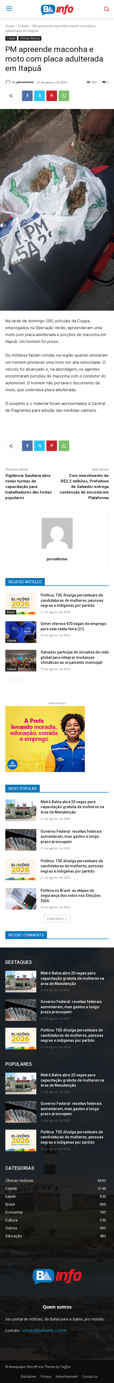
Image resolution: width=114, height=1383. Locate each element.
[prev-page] (8, 680)
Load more (55, 918)
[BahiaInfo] (57, 10)
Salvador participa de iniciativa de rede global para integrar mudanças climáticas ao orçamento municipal (75, 657)
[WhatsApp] (64, 96)
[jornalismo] (8, 82)
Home (10, 26)
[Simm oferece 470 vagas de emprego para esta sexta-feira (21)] (20, 632)
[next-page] (17, 680)
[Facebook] (27, 96)
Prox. (12, 738)
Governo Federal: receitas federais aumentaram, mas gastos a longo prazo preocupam (71, 836)
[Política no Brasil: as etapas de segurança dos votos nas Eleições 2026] (20, 899)
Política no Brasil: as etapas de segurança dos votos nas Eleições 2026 (71, 895)
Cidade (23, 26)
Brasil (11, 612)
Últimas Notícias (30, 38)
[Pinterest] (51, 96)
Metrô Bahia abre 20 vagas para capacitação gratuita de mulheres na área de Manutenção (72, 807)
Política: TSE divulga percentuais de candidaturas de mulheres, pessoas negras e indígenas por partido (72, 600)
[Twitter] (39, 96)
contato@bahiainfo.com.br (44, 1330)
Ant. (78, 738)
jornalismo (24, 82)
